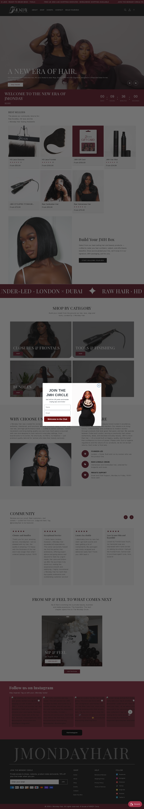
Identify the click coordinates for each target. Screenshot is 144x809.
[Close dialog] (99, 385)
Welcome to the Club (57, 419)
